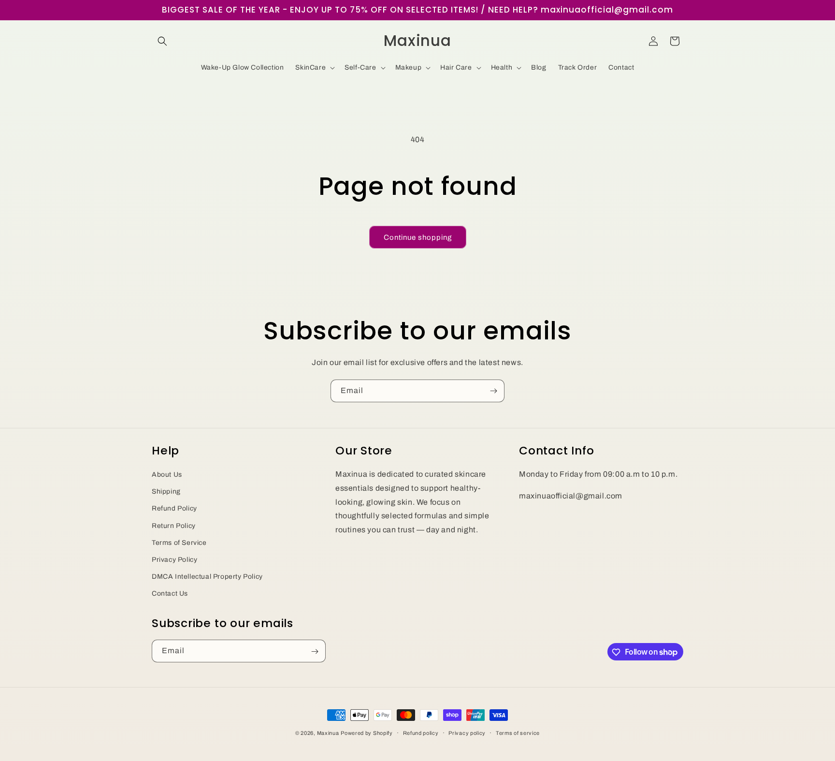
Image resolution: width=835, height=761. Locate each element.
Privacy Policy (174, 559)
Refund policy (421, 732)
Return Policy (174, 525)
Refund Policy (174, 508)
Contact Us (170, 593)
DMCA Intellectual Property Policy (207, 576)
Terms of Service (179, 542)
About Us (167, 474)
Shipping (166, 491)
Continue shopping (418, 237)
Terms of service (518, 732)
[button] (162, 41)
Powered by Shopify (367, 733)
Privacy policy (467, 732)
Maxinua (328, 733)
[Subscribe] (493, 391)
